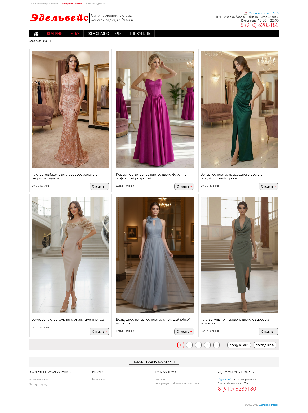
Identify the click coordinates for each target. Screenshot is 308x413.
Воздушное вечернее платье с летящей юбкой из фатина (153, 321)
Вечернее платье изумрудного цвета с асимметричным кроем (231, 176)
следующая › (239, 345)
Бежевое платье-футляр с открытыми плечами (69, 319)
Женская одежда (95, 3)
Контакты (160, 379)
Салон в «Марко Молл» (44, 3)
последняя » (265, 345)
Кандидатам (98, 379)
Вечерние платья (72, 3)
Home (36, 33)
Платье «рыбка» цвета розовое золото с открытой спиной (64, 176)
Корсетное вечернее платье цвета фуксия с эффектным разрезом (151, 176)
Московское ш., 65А (263, 13)
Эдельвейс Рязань (39, 41)
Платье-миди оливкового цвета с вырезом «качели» (235, 321)
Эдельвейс (225, 379)
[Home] (81, 18)
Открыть (98, 186)
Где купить (140, 33)
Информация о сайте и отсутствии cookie (177, 383)
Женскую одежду (38, 384)
